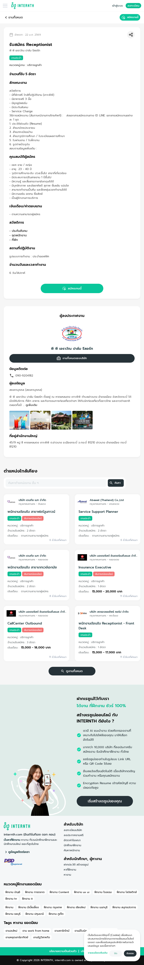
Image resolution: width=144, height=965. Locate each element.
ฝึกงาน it (27, 899)
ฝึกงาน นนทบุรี (99, 907)
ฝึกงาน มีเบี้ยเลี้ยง (28, 907)
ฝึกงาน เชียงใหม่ (76, 907)
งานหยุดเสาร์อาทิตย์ (16, 937)
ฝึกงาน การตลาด (35, 892)
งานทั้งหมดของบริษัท (74, 358)
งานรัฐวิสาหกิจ (41, 937)
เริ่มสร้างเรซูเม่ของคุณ (105, 801)
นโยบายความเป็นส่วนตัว (62, 951)
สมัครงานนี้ (132, 17)
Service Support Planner (98, 511)
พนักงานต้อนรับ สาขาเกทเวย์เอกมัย (32, 567)
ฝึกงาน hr (11, 899)
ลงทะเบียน (133, 6)
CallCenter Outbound (25, 623)
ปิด (115, 953)
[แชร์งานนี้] (131, 34)
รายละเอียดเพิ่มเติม (97, 953)
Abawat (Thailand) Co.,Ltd (107, 500)
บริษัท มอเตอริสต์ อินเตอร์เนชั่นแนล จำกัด (113, 556)
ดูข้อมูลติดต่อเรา (19, 852)
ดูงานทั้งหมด (74, 671)
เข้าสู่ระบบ (117, 6)
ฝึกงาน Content (59, 892)
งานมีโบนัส (80, 931)
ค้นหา (118, 483)
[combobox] (56, 483)
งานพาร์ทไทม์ (61, 931)
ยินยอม (130, 953)
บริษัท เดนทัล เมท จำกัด (32, 500)
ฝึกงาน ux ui (81, 892)
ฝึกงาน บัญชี (12, 892)
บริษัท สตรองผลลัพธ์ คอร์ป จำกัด (109, 612)
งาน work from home (35, 931)
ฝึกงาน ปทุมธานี (35, 914)
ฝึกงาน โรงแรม (103, 892)
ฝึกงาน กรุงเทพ (53, 907)
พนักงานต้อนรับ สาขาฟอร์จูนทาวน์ (31, 511)
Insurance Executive (95, 567)
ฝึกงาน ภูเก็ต (56, 914)
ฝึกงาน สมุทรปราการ (124, 907)
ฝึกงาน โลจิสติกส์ (127, 892)
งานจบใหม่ (11, 931)
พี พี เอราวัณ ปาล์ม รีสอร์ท (72, 348)
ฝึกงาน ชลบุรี (12, 914)
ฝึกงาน (9, 907)
